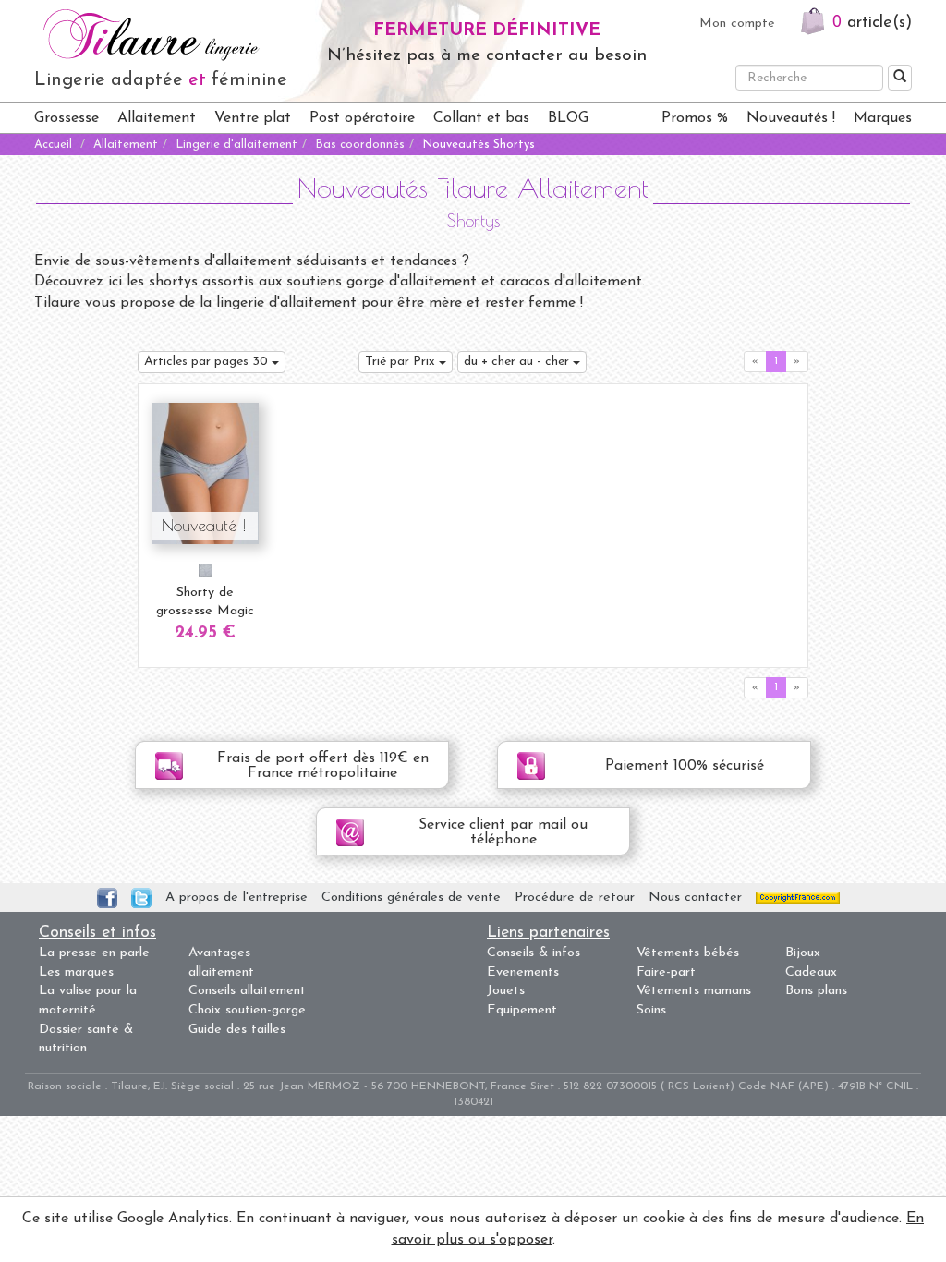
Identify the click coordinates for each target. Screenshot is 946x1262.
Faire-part (666, 972)
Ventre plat (252, 118)
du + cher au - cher (518, 362)
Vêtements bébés (688, 953)
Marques (883, 118)
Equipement (522, 1010)
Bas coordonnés (360, 145)
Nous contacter (695, 897)
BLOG (568, 118)
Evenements (523, 972)
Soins (651, 1010)
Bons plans (816, 991)
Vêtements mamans (694, 991)
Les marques (76, 972)
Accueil (53, 145)
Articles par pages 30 (208, 362)
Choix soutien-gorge (247, 1010)
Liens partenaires (548, 932)
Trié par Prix (402, 362)
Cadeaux (811, 972)
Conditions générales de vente (411, 897)
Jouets (506, 991)
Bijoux (802, 953)
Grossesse (66, 118)
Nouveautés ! (790, 118)
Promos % (694, 118)
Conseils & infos (533, 953)
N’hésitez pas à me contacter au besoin (487, 56)
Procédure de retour (575, 897)
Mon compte (737, 23)
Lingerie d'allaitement (236, 145)
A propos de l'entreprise (236, 897)
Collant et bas (481, 118)
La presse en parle (94, 953)
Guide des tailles (236, 1030)
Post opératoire (362, 118)
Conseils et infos (97, 932)
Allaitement (156, 118)
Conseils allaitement (247, 991)
